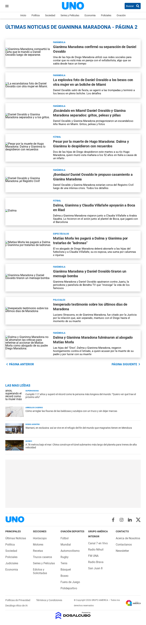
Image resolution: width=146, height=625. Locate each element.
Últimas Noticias (15, 538)
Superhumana (32, 391)
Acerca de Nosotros (128, 538)
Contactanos (124, 544)
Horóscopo (40, 538)
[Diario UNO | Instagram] (121, 520)
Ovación (121, 15)
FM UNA (93, 555)
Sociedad (50, 15)
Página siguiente (124, 364)
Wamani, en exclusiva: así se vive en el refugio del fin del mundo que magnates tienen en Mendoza (78, 427)
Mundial (66, 544)
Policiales (106, 15)
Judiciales (11, 563)
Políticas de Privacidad (18, 600)
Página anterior (21, 364)
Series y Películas (70, 15)
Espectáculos (61, 234)
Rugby (65, 557)
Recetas (38, 550)
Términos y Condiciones (49, 600)
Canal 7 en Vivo (98, 543)
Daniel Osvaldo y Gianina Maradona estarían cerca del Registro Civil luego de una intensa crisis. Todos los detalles (93, 186)
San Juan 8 (95, 568)
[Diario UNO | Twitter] (138, 520)
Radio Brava (95, 562)
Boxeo (64, 575)
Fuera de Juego (70, 582)
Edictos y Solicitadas (40, 571)
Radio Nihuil (95, 549)
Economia (90, 15)
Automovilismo (70, 550)
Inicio (23, 15)
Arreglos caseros (34, 408)
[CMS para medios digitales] (73, 616)
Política (36, 15)
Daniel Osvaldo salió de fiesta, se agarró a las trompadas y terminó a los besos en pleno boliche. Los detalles (94, 92)
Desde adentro (32, 424)
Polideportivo (69, 588)
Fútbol (57, 137)
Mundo (28, 441)
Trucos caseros (42, 557)
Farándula (59, 42)
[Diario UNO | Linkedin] (129, 520)
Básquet (66, 569)
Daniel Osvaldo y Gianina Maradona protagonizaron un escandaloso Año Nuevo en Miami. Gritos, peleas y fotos (93, 122)
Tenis (64, 563)
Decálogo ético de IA (16, 605)
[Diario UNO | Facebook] (113, 520)
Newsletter (122, 550)
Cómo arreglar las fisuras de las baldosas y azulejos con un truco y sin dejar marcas (71, 411)
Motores (38, 544)
